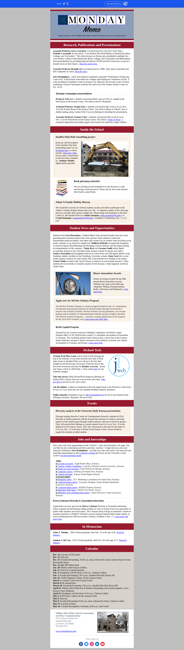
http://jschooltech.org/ (95, 395)
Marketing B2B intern (66, 490)
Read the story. (81, 71)
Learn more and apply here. (96, 319)
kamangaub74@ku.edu (83, 218)
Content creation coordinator (69, 466)
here (95, 369)
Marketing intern (64, 479)
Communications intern (67, 482)
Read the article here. (88, 64)
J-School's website (87, 453)
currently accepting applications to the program (105, 317)
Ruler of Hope (114, 119)
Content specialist (64, 474)
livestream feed (62, 150)
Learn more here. (95, 343)
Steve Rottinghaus (79, 450)
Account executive (65, 463)
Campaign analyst (65, 471)
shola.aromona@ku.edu (111, 215)
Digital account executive (68, 469)
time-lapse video (70, 153)
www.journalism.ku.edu (66, 631)
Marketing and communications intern (73, 493)
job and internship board (71, 455)
